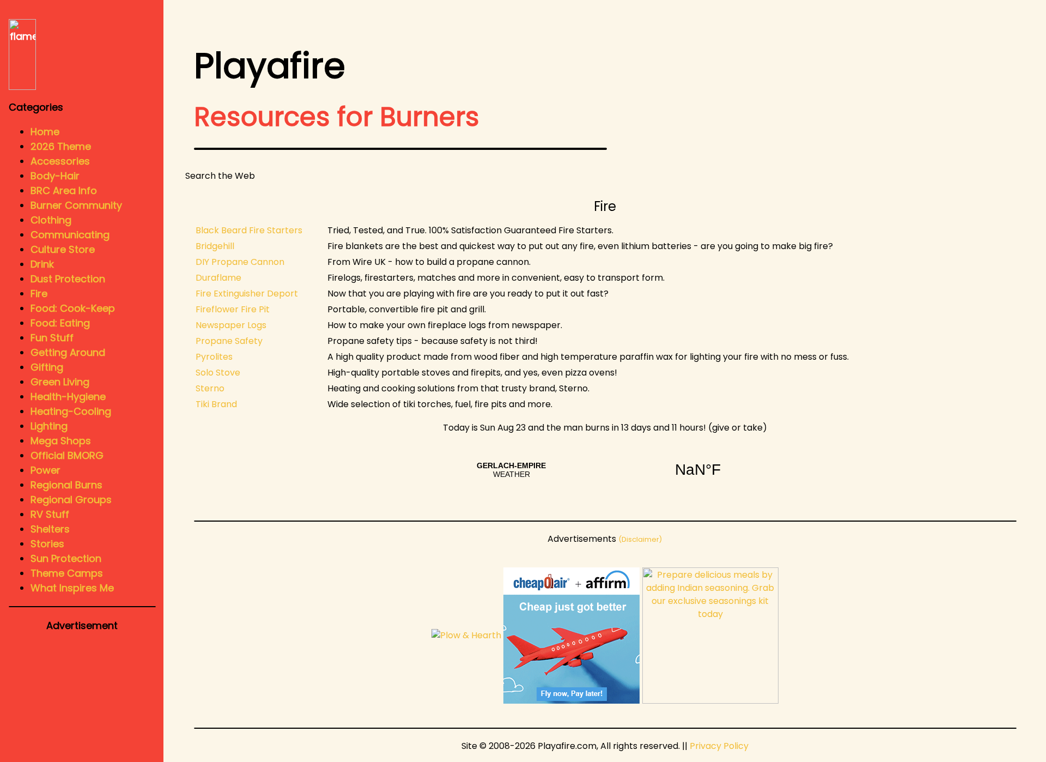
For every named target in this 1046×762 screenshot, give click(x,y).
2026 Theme (61, 146)
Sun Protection (66, 558)
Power (45, 470)
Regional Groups (71, 499)
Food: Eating (60, 323)
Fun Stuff (52, 337)
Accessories (60, 161)
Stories (47, 544)
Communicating (70, 234)
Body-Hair (55, 176)
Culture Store (63, 249)
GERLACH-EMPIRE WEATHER (604, 470)
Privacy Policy (719, 746)
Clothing (51, 220)
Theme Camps (67, 573)
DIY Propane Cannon (240, 262)
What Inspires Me (72, 588)
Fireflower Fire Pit (233, 309)
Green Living (60, 382)
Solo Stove (218, 372)
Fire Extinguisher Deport (247, 293)
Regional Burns (66, 485)
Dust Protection (68, 279)
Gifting (47, 367)
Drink (42, 264)
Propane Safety (229, 341)
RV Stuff (50, 514)
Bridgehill (215, 246)
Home (45, 131)
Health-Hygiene (68, 396)
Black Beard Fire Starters (249, 230)
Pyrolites (214, 356)
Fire (39, 293)
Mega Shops (61, 440)
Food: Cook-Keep (73, 308)
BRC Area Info (64, 190)
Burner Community (76, 205)
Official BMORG (67, 455)
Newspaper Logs (231, 325)
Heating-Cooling (71, 411)
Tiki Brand (216, 404)
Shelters (50, 529)
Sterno (210, 388)
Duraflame (218, 277)
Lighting (49, 426)
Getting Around (68, 352)
